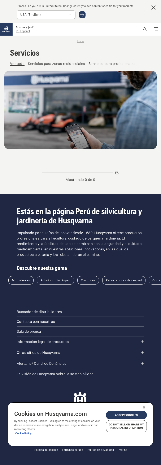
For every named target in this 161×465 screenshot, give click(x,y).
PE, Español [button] (23, 31)
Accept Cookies (126, 415)
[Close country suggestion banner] (153, 7)
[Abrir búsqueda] (145, 29)
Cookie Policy (23, 433)
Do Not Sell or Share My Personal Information (126, 426)
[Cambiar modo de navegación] (156, 29)
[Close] (144, 407)
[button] (25, 293)
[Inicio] (6, 29)
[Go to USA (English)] (82, 14)
